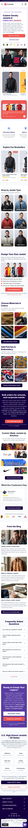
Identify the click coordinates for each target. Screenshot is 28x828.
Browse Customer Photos (14, 478)
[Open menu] (2, 4)
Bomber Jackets (17, 708)
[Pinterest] (19, 816)
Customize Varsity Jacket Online (14, 294)
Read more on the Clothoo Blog (11, 612)
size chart (17, 425)
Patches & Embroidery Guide (11, 385)
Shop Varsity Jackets (14, 39)
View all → (24, 70)
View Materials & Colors (10, 341)
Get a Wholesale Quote (14, 421)
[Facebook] (9, 816)
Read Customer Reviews (14, 508)
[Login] (22, 4)
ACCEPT (5, 824)
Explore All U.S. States (14, 782)
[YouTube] (14, 816)
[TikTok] (16, 816)
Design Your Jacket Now (14, 35)
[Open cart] (25, 4)
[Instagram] (11, 816)
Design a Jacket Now (14, 787)
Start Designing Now (14, 289)
